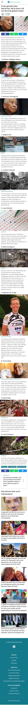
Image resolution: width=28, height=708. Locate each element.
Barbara (8, 13)
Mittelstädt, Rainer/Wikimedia (7, 191)
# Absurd (4, 467)
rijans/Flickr (3, 268)
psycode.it (14, 663)
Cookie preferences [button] (14, 693)
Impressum (14, 688)
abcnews (3, 153)
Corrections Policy (14, 673)
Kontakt (14, 660)
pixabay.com (3, 231)
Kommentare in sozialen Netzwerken (14, 681)
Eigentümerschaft (14, 678)
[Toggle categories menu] (2, 2)
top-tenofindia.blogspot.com (6, 77)
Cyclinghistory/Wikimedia (6, 336)
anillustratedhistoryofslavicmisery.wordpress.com (10, 379)
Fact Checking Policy (14, 670)
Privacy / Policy (14, 691)
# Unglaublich (12, 467)
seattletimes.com (4, 417)
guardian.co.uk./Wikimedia (6, 115)
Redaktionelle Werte (14, 675)
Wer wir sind (14, 657)
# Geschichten (21, 467)
